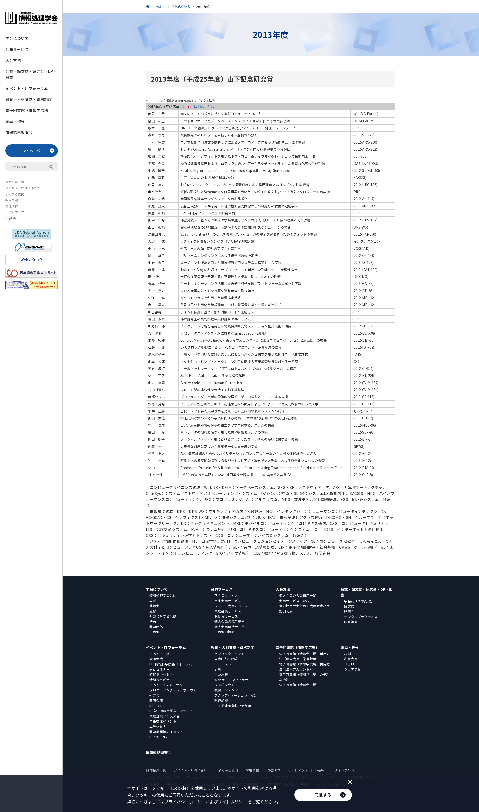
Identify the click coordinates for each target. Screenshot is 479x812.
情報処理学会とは (162, 595)
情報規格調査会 (19, 132)
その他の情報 (224, 631)
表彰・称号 (15, 121)
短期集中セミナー (162, 674)
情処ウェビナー (161, 679)
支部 (152, 611)
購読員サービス (226, 616)
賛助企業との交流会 (164, 716)
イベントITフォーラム (166, 684)
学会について (17, 38)
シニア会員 (352, 669)
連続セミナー (159, 669)
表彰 (152, 600)
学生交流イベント (162, 721)
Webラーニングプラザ (231, 679)
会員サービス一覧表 (294, 600)
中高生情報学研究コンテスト (171, 710)
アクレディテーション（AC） (236, 695)
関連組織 (221, 700)
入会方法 (13, 60)
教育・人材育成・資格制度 (28, 99)
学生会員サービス (227, 600)
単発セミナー (159, 726)
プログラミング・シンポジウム (173, 690)
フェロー (351, 664)
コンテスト (222, 664)
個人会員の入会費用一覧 (297, 595)
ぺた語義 (221, 674)
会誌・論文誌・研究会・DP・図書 (31, 74)
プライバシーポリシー (185, 802)
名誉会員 (351, 658)
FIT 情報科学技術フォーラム (170, 664)
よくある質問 (14, 194)
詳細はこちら (204, 106)
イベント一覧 (159, 653)
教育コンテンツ (226, 690)
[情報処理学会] (148, 6)
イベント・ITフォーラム (26, 88)
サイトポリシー (346, 770)
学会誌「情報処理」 (359, 601)
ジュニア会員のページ (231, 605)
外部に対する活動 (162, 616)
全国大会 (156, 658)
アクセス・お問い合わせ (22, 188)
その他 (154, 631)
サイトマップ (14, 212)
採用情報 (11, 200)
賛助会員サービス (227, 611)
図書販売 (351, 621)
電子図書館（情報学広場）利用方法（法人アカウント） (304, 667)
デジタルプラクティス (360, 616)
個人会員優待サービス (231, 626)
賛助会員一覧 (14, 182)
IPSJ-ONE (157, 705)
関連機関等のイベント (166, 731)
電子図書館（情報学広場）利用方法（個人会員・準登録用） (304, 656)
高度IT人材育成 (225, 658)
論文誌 (349, 606)
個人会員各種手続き (229, 621)
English (10, 218)
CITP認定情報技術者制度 (233, 705)
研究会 (349, 611)
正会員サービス (226, 595)
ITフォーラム (159, 736)
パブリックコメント (229, 653)
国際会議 (156, 700)
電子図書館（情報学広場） (28, 110)
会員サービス (17, 49)
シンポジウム (224, 684)
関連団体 (11, 206)
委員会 (154, 605)
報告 (152, 621)
